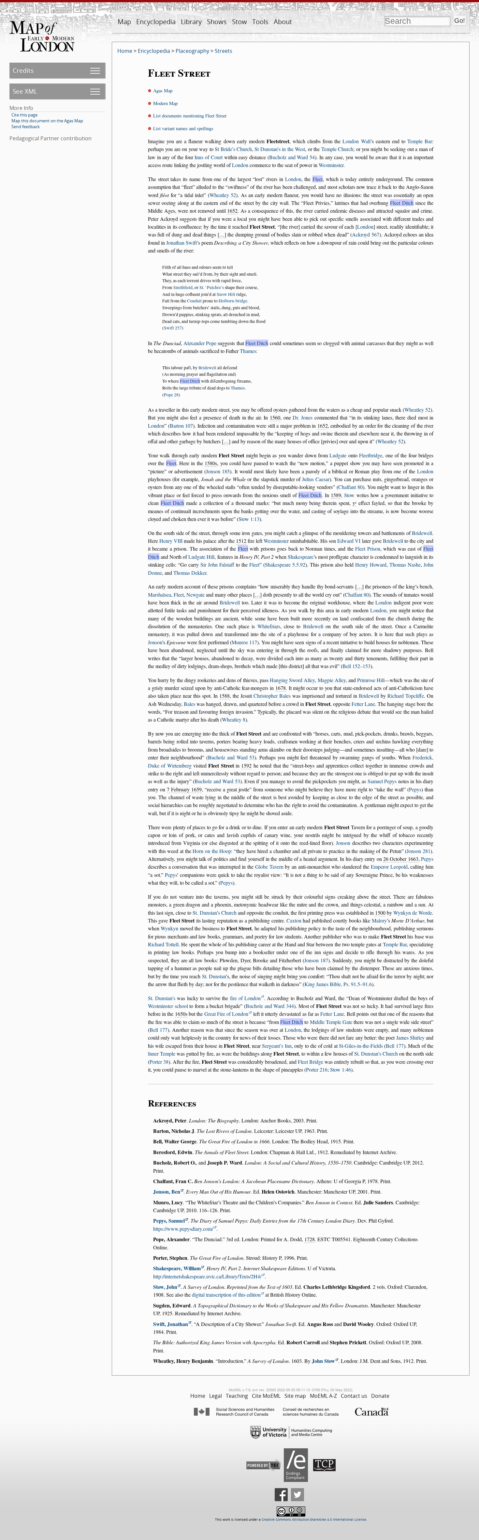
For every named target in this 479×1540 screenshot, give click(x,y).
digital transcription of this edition (226, 1294)
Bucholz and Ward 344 (270, 1005)
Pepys (415, 789)
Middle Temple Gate (331, 1021)
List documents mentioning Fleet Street (189, 116)
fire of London (245, 998)
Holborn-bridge (233, 301)
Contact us (354, 1395)
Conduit (194, 301)
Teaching (237, 1395)
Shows (217, 21)
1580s (211, 463)
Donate (380, 1395)
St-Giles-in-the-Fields (361, 1045)
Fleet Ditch (401, 202)
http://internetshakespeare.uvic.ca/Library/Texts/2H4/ (207, 1276)
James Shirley (410, 1037)
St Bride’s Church (233, 148)
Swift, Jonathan (170, 1324)
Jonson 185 (218, 471)
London (240, 164)
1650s (181, 1013)
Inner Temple (161, 1053)
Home (124, 50)
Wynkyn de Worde (412, 912)
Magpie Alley (332, 680)
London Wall (356, 141)
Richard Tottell (163, 944)
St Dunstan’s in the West (279, 148)
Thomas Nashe (405, 564)
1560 (275, 417)
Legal (215, 1395)
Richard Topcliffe (405, 695)
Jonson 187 (316, 960)
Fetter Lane (363, 703)
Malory (379, 920)
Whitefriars (268, 626)
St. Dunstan (214, 976)
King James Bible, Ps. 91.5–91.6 (338, 984)
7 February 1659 (184, 789)
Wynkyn (169, 928)
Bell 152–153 (356, 666)
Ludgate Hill (201, 556)
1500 (380, 912)
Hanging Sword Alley (292, 680)
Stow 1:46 (340, 1069)
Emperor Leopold (389, 866)
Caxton (293, 920)
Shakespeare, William (177, 1268)
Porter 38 (159, 1061)
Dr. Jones (302, 417)
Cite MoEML (266, 1395)
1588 (224, 695)
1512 (241, 540)
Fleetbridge (370, 455)
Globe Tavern (269, 866)
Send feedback (25, 127)
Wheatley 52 (223, 194)
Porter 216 (316, 1069)
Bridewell (207, 368)
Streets (223, 50)
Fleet (317, 178)
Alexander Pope (199, 343)
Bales (189, 703)
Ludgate (337, 455)
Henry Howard (370, 564)
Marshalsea (159, 594)
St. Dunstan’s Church (214, 912)
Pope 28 (171, 395)
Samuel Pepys (382, 781)
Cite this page (24, 115)
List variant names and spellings (183, 128)
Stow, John (165, 1286)
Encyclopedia (156, 21)
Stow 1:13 (249, 518)
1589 (336, 495)
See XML (25, 91)
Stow (239, 21)
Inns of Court (209, 157)
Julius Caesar (315, 479)
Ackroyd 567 (365, 234)
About (283, 21)
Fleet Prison (367, 548)
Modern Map (165, 103)
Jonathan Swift (181, 242)
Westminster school (168, 1005)
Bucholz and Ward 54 (292, 157)
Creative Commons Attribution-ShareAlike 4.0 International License (314, 1519)
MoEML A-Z (323, 1395)
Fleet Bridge (310, 1061)
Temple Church (337, 148)
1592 (246, 765)
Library (191, 21)
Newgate (195, 594)
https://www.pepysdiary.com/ (183, 1228)
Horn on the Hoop (212, 850)
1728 (309, 1239)
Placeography (192, 50)
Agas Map (162, 90)
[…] (222, 234)
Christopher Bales (272, 695)
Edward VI (348, 540)
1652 (232, 210)
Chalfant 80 (350, 486)
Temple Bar (419, 141)
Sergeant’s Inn (276, 1045)
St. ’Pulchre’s (211, 287)
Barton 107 (181, 425)
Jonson (155, 642)
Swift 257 (173, 328)
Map (124, 21)
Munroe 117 (244, 642)
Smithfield (183, 287)
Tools (260, 21)
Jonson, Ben (166, 1191)
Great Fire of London (226, 1013)
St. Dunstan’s (161, 998)
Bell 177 (158, 1029)
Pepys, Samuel (169, 1220)
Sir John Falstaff (217, 564)
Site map (295, 1395)
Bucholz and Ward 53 (231, 757)
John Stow (323, 1361)
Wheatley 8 (233, 719)
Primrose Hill (371, 680)
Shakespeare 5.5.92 (285, 564)
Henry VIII (170, 540)
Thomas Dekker (189, 572)
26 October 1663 (400, 858)
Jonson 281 (418, 850)
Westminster (331, 164)
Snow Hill (226, 294)
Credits (23, 70)
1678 (280, 687)
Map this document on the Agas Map (47, 121)
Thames (248, 350)
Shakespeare (300, 556)
